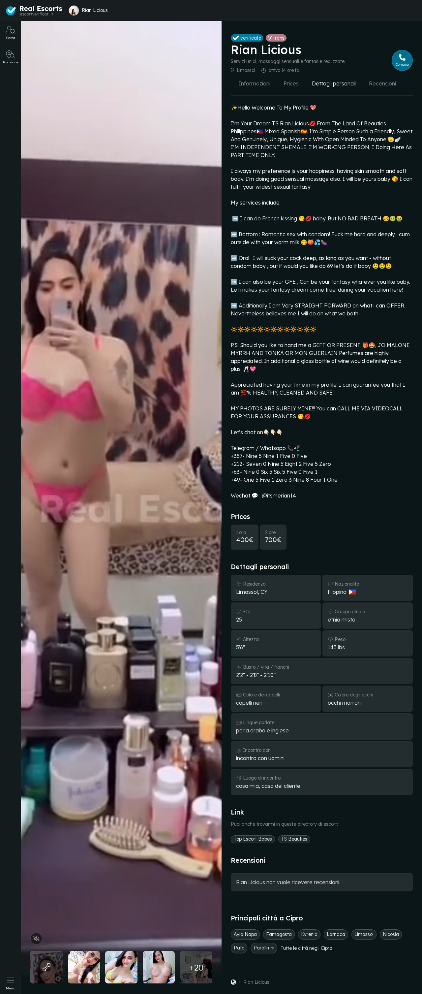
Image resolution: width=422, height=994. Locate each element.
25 (239, 619)
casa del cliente (280, 786)
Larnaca (336, 934)
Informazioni (254, 83)
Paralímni (264, 948)
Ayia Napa (245, 934)
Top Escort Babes (253, 839)
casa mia (247, 786)
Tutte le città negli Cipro (306, 948)
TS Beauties (294, 839)
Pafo (239, 948)
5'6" (240, 647)
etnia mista (341, 619)
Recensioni (382, 83)
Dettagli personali (334, 83)
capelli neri (249, 702)
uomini (276, 758)
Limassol (246, 70)
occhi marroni (345, 702)
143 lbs (336, 647)
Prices (291, 83)
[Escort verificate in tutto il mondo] (34, 11)
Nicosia (391, 934)
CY (263, 592)
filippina (337, 592)
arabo (257, 730)
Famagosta (279, 934)
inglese (280, 730)
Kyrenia (309, 934)
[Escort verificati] (233, 982)
